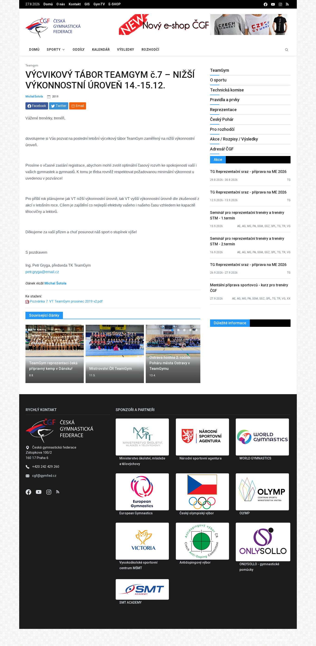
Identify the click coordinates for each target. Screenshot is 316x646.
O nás (60, 4)
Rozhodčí (150, 49)
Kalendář (101, 49)
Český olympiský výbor (197, 513)
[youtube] (273, 4)
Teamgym (31, 65)
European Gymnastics (136, 513)
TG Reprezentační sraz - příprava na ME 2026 (248, 171)
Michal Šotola (34, 96)
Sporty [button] (53, 49)
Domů (48, 4)
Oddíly (78, 49)
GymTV (99, 4)
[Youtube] (39, 492)
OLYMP (244, 513)
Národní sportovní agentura (201, 458)
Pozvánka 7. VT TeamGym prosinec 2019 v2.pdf (66, 301)
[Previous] (33, 357)
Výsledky (125, 49)
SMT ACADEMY (130, 602)
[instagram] (280, 4)
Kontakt (75, 4)
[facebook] (265, 4)
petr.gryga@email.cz (42, 272)
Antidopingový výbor (195, 562)
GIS (87, 4)
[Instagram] (49, 492)
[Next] (192, 357)
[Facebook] (29, 492)
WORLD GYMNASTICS (255, 458)
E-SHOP (114, 4)
